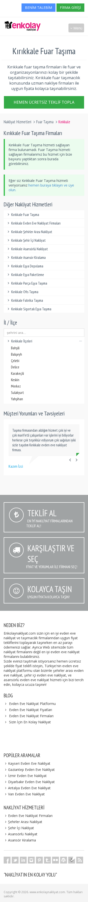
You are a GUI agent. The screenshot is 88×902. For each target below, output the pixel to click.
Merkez (16, 386)
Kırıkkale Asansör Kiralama (28, 257)
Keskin (15, 379)
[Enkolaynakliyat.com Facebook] (7, 860)
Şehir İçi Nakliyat (21, 828)
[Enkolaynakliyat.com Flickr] (55, 860)
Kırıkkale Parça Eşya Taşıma (29, 283)
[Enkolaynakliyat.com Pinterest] (39, 860)
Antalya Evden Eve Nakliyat (29, 788)
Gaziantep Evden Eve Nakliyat (31, 769)
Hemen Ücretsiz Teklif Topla (44, 102)
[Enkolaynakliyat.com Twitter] (15, 860)
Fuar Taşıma (45, 122)
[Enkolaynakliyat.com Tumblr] (47, 860)
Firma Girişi (70, 7)
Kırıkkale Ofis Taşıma (24, 291)
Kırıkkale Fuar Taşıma (25, 214)
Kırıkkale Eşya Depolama (27, 266)
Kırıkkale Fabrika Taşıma (27, 300)
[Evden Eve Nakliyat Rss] (79, 860)
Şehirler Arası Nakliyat (25, 821)
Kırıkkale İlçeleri (21, 341)
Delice (15, 367)
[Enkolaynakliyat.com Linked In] (23, 860)
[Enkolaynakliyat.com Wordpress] (63, 860)
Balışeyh (16, 354)
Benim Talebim (38, 7)
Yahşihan (17, 399)
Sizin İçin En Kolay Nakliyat (30, 722)
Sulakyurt (17, 392)
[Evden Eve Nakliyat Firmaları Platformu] (22, 23)
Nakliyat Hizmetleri (17, 122)
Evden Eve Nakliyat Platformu (32, 703)
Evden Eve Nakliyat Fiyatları (30, 709)
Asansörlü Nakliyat (22, 834)
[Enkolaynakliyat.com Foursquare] (71, 860)
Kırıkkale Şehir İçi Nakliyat (28, 240)
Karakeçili (17, 373)
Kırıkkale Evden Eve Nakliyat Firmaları (36, 223)
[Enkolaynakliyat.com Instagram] (31, 860)
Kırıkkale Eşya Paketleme (27, 274)
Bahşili (15, 348)
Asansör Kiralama (22, 840)
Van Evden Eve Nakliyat (26, 794)
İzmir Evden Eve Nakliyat (27, 775)
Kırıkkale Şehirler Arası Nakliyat (31, 231)
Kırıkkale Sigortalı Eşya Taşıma (31, 309)
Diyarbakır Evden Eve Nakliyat (31, 781)
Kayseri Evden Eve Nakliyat (29, 763)
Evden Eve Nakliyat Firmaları (31, 716)
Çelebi (15, 360)
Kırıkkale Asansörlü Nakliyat (29, 249)
